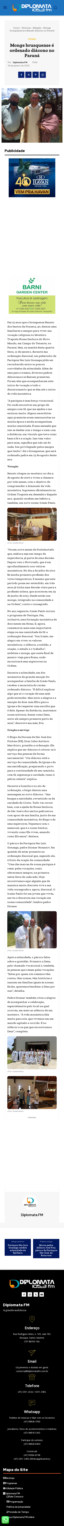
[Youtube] (41, 1294)
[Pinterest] (35, 75)
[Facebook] (21, 75)
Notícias (26, 27)
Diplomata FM (20, 62)
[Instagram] (30, 1294)
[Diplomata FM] (32, 1202)
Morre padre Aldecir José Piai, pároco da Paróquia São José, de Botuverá (46, 1250)
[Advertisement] (32, 236)
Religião (37, 27)
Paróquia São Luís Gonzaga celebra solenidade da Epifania (18, 1249)
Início (16, 27)
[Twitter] (28, 75)
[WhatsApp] (43, 75)
